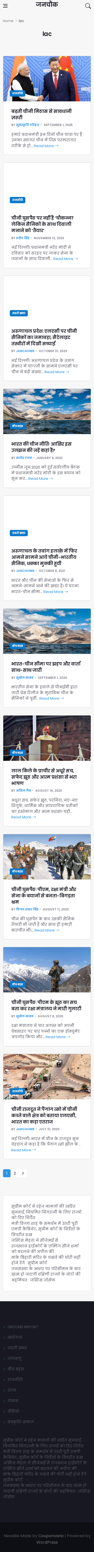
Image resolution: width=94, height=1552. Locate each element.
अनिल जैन (23, 790)
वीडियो (13, 1411)
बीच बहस (17, 426)
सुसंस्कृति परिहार (27, 125)
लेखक (13, 1400)
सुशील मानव (25, 678)
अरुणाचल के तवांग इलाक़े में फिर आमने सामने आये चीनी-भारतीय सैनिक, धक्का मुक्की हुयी (44, 557)
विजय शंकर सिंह (27, 909)
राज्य (12, 1390)
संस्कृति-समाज (21, 1421)
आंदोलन (15, 1337)
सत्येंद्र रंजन (24, 458)
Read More (44, 145)
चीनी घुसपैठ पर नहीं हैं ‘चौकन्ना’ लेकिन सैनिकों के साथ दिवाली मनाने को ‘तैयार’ (42, 224)
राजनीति (17, 93)
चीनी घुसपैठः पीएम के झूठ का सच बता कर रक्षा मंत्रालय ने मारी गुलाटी (46, 1005)
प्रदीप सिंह (23, 238)
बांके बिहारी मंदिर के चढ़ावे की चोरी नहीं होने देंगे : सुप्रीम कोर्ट (45, 1260)
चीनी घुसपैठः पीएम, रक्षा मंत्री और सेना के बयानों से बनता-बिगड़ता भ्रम (43, 895)
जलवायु (14, 1358)
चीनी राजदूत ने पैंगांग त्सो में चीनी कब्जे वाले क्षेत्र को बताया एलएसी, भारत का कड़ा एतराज (44, 1115)
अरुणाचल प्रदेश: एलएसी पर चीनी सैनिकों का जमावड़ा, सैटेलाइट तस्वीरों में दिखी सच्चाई (44, 337)
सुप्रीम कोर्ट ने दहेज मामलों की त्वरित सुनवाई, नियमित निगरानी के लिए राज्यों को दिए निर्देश (46, 1212)
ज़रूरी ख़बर (18, 313)
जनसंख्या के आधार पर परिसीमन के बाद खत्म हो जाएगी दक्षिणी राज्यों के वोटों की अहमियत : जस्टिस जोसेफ (46, 1274)
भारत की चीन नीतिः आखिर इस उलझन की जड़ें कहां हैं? (41, 447)
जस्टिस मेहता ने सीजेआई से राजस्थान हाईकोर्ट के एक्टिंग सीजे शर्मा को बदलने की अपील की (44, 1246)
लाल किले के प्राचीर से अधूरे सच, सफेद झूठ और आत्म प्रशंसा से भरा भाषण (44, 777)
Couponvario (51, 1536)
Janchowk (25, 351)
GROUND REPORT (23, 1326)
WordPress (47, 1542)
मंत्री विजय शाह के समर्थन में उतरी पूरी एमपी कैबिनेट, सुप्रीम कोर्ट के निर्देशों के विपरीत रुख (45, 1229)
